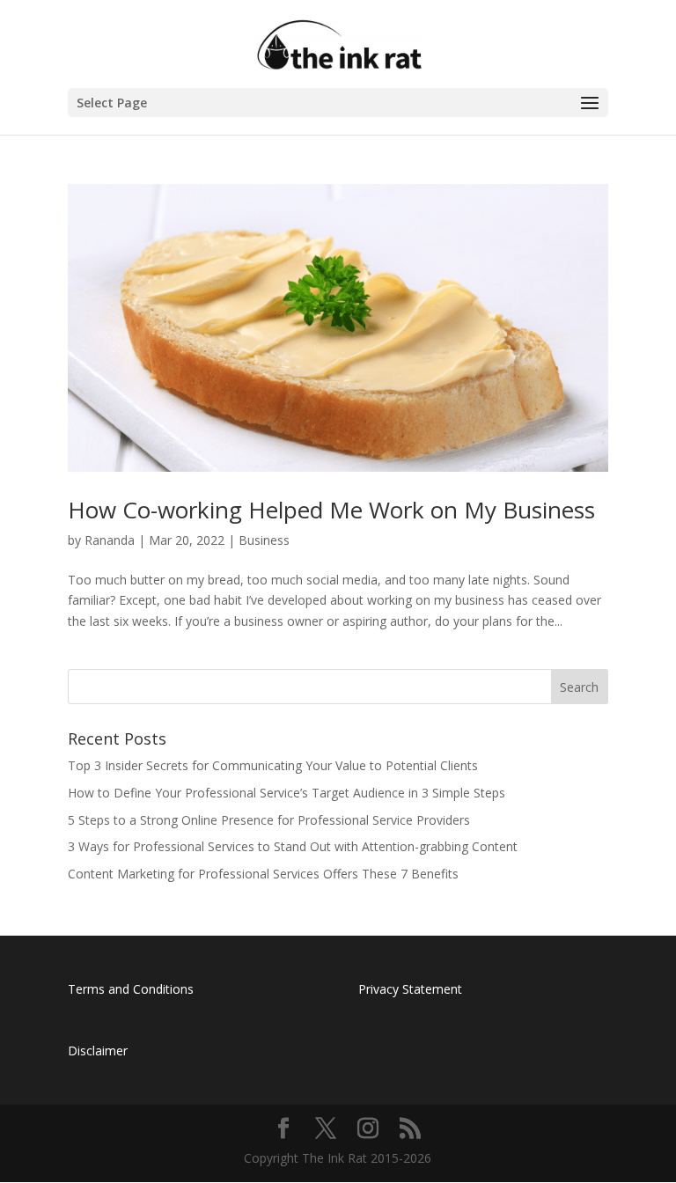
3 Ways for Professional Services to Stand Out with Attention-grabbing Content (293, 846)
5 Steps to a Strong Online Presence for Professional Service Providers (269, 820)
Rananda (109, 540)
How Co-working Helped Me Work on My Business (331, 509)
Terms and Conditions (131, 989)
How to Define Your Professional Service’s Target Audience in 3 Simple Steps (286, 792)
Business (264, 540)
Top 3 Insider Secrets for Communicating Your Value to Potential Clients (273, 765)
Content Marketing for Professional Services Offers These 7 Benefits (263, 873)
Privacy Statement (410, 989)
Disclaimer (98, 1050)
